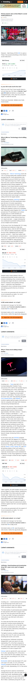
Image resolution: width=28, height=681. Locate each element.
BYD (25, 446)
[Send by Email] (13, 110)
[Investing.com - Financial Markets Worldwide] (7, 2)
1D (3, 67)
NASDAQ (16, 437)
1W (5, 67)
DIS (19, 53)
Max (16, 67)
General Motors (8, 398)
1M (7, 67)
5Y (14, 67)
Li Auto (12, 446)
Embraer (3, 651)
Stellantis (17, 398)
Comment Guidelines (5, 132)
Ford (2, 398)
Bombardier (4, 661)
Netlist (23, 210)
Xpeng (16, 446)
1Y (12, 67)
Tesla (11, 384)
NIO (20, 446)
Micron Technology (15, 173)
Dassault (3, 664)
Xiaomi (7, 446)
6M (9, 67)
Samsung (16, 199)
